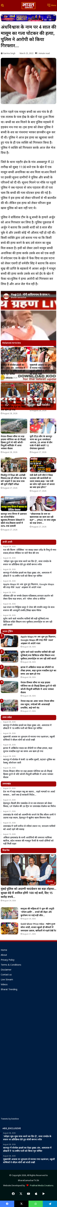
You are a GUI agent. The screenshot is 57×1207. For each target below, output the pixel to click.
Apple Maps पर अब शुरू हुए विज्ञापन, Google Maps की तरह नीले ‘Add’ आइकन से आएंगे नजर (38, 640)
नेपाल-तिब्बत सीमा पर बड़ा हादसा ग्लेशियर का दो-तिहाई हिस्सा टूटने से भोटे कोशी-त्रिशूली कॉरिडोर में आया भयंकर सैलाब (13, 442)
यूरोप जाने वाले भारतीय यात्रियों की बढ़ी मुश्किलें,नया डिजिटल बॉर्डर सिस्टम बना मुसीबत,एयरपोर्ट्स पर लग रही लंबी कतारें (38, 655)
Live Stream (7, 979)
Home (4, 950)
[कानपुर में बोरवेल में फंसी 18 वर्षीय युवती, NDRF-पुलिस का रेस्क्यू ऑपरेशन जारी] (43, 390)
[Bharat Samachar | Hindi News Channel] (28, 5)
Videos (4, 984)
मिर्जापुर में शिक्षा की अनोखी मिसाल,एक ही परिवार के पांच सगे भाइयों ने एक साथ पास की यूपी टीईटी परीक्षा (13, 480)
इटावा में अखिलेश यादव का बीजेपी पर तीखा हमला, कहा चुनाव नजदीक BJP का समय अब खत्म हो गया (13, 405)
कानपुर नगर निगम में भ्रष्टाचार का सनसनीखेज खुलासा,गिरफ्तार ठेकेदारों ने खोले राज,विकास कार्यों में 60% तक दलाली (14, 520)
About (4, 955)
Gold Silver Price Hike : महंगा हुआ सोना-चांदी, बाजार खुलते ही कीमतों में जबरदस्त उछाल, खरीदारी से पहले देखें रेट (38, 927)
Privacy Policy (7, 960)
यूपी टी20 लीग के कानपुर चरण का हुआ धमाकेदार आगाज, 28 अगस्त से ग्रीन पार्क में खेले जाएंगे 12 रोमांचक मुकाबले (41, 442)
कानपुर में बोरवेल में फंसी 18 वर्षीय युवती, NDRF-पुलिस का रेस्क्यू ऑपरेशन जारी (42, 403)
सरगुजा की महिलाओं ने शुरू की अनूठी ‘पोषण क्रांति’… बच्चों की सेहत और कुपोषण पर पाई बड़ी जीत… (37, 912)
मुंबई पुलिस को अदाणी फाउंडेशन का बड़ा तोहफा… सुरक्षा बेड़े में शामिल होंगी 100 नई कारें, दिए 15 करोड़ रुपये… (28, 893)
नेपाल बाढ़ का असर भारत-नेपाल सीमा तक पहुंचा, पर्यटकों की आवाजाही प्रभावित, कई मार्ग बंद (37, 704)
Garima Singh (9, 53)
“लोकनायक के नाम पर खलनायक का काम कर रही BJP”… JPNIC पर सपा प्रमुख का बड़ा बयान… (43, 519)
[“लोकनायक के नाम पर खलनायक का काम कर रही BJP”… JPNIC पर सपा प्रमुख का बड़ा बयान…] (43, 503)
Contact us (6, 974)
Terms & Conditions (11, 965)
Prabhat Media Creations (40, 1185)
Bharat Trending (9, 989)
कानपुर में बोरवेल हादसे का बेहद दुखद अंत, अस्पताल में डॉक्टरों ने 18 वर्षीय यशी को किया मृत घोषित (13, 370)
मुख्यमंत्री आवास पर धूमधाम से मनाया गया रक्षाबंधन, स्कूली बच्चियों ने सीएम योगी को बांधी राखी (42, 370)
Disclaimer (6, 970)
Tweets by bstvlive (10, 1119)
